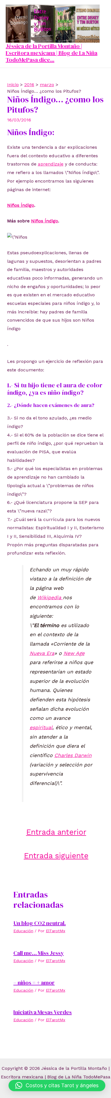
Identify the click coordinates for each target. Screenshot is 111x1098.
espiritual (41, 727)
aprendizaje (50, 164)
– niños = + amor (34, 983)
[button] (57, 1085)
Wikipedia (50, 597)
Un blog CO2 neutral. (39, 923)
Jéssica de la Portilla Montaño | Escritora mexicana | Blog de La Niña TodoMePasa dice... (51, 53)
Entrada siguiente (56, 855)
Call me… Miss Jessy (38, 953)
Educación (23, 931)
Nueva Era (42, 653)
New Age (74, 653)
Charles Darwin (73, 755)
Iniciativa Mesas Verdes (42, 1012)
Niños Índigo (20, 205)
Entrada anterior (56, 832)
